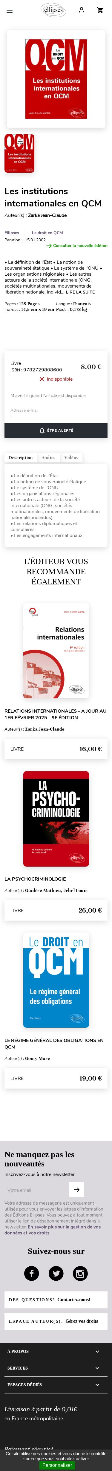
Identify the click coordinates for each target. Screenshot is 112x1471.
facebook (31, 1273)
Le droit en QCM (47, 233)
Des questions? (49, 1299)
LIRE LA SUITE (80, 292)
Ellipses (11, 233)
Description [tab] (21, 457)
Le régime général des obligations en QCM (54, 1043)
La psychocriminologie (35, 879)
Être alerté (56, 430)
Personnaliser (57, 1465)
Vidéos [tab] (71, 457)
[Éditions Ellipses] (53, 10)
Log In (82, 10)
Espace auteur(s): (53, 1321)
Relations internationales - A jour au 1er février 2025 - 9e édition (55, 714)
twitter (56, 1273)
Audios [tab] (49, 457)
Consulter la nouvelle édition (80, 245)
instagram (80, 1273)
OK (76, 1189)
